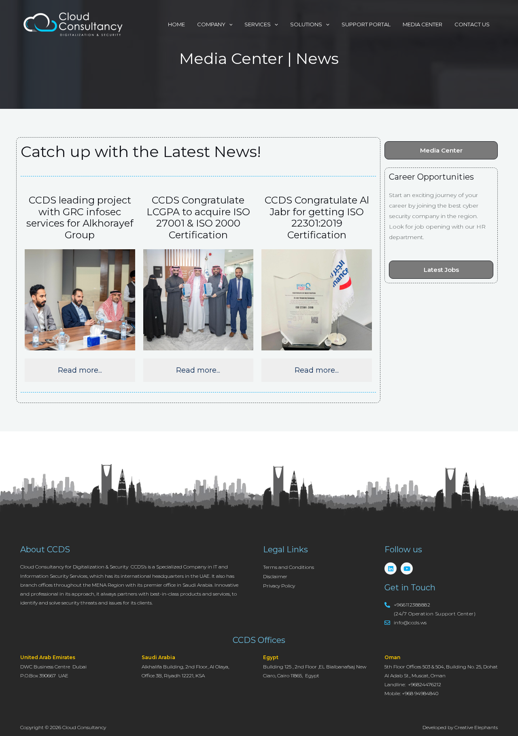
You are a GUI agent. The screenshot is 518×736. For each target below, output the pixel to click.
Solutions (306, 24)
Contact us (472, 24)
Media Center (422, 24)
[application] (229, 24)
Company (211, 24)
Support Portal (366, 24)
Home (176, 24)
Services (257, 24)
